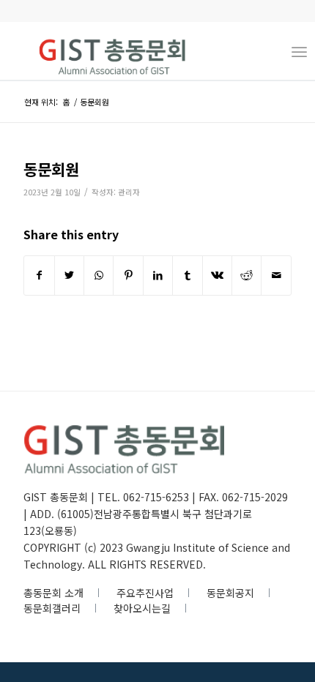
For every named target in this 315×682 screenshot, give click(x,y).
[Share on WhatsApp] (98, 275)
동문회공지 (230, 592)
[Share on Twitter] (69, 275)
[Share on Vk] (217, 275)
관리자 (129, 192)
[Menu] (299, 50)
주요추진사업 (145, 592)
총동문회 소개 (53, 592)
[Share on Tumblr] (187, 275)
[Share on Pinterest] (128, 275)
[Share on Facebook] (38, 275)
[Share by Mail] (276, 275)
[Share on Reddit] (246, 275)
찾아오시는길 (142, 608)
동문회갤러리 (52, 608)
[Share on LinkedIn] (158, 275)
